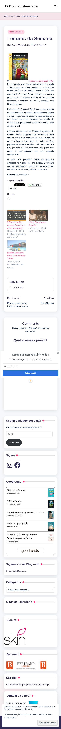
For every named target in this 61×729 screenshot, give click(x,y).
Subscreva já (30, 373)
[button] (30, 354)
